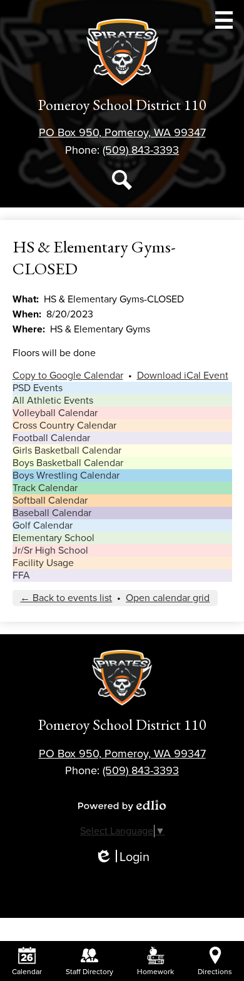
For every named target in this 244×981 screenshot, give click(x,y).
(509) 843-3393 (141, 150)
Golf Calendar (43, 525)
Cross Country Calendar (64, 425)
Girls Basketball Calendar (67, 450)
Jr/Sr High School (50, 550)
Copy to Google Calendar (68, 375)
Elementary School (53, 538)
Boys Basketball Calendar (68, 463)
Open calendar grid (168, 598)
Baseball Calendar (52, 513)
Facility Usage (43, 563)
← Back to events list (66, 598)
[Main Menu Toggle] (224, 20)
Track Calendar (45, 488)
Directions (215, 971)
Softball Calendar (50, 500)
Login (122, 857)
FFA (21, 575)
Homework (155, 971)
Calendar (27, 971)
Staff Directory (89, 971)
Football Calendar (51, 438)
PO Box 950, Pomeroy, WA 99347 (122, 132)
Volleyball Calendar (55, 413)
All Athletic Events (53, 400)
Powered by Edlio (122, 805)
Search (122, 180)
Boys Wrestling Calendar (66, 475)
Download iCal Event (182, 375)
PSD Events (38, 388)
